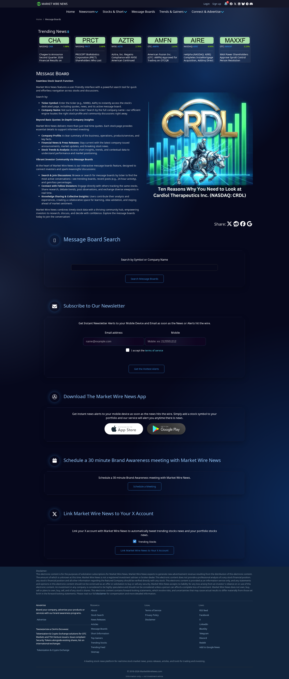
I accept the (147, 350)
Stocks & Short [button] (113, 12)
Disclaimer (150, 619)
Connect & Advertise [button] (206, 12)
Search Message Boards (144, 278)
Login (207, 3)
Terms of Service (153, 610)
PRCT (87, 46)
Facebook (204, 615)
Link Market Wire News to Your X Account (144, 550)
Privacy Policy (152, 615)
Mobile (175, 332)
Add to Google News (209, 647)
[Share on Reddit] (236, 225)
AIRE (195, 46)
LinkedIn (203, 624)
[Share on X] (229, 225)
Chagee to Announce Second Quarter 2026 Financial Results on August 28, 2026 (51, 59)
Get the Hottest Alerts (146, 368)
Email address (114, 332)
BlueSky (203, 628)
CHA (51, 46)
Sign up (216, 3)
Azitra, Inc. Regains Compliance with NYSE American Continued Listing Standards (124, 59)
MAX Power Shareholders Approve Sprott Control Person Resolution (234, 57)
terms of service (154, 350)
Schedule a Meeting (144, 486)
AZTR (120, 46)
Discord (203, 637)
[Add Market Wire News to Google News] (249, 225)
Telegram (204, 633)
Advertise (41, 619)
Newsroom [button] (87, 12)
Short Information (100, 633)
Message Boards (143, 12)
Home (70, 12)
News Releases (98, 619)
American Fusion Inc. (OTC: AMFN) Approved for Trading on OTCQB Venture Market (162, 59)
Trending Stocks (147, 541)
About (94, 610)
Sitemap (95, 651)
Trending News (52, 31)
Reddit (202, 642)
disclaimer (101, 593)
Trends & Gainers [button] (171, 12)
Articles (94, 624)
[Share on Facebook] (242, 225)
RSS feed (203, 610)
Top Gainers (97, 637)
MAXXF (228, 46)
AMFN (156, 46)
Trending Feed (98, 647)
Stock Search (97, 615)
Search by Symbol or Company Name (144, 259)
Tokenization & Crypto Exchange (53, 650)
